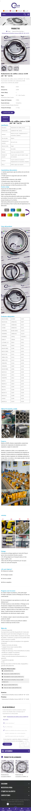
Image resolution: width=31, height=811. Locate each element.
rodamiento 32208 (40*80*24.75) (12, 674)
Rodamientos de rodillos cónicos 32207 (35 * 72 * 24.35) (15, 699)
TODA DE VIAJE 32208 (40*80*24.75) (12, 687)
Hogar (9, 31)
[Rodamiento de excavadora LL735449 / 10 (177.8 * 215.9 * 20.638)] (22, 766)
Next (28, 767)
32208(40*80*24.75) (8, 671)
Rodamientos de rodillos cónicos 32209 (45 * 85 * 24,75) (15, 694)
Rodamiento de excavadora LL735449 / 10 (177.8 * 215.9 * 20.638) (22, 775)
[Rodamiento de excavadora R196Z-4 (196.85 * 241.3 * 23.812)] (7, 766)
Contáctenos (7, 112)
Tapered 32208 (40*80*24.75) (11, 685)
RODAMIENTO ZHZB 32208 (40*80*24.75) (14, 676)
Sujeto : (15, 718)
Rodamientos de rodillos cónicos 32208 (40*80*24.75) (12, 681)
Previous (0, 767)
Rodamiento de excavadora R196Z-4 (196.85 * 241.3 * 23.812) (7, 775)
